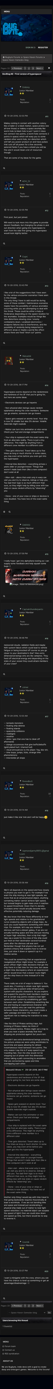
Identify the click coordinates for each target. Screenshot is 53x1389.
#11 (46, 116)
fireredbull (27, 781)
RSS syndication (11, 1353)
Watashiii (26, 356)
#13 (46, 286)
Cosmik (25, 1241)
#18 (46, 810)
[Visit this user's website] (4, 511)
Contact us (9, 1350)
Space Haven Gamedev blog (15, 60)
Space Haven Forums (33, 57)
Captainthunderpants (32, 609)
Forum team (10, 1346)
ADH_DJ (26, 181)
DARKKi (26, 524)
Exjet (25, 256)
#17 (46, 716)
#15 (46, 554)
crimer (25, 687)
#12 (46, 210)
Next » (40, 68)
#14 (46, 385)
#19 (46, 883)
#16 (46, 638)
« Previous (17, 68)
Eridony (26, 87)
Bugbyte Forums (12, 57)
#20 (46, 1271)
